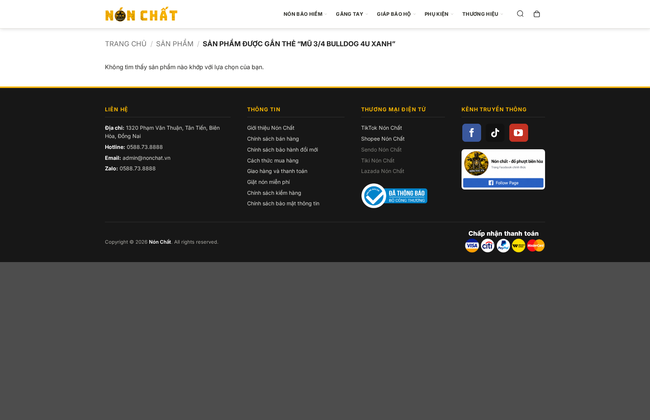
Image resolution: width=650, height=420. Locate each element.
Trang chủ (126, 43)
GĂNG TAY (349, 14)
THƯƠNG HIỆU (480, 14)
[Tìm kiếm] (520, 14)
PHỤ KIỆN (437, 14)
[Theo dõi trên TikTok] (495, 133)
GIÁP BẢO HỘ (394, 14)
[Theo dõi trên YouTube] (518, 133)
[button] (537, 14)
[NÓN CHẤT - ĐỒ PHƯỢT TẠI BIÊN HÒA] (145, 14)
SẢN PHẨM (174, 43)
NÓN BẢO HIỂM (303, 14)
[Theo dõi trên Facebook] (471, 133)
